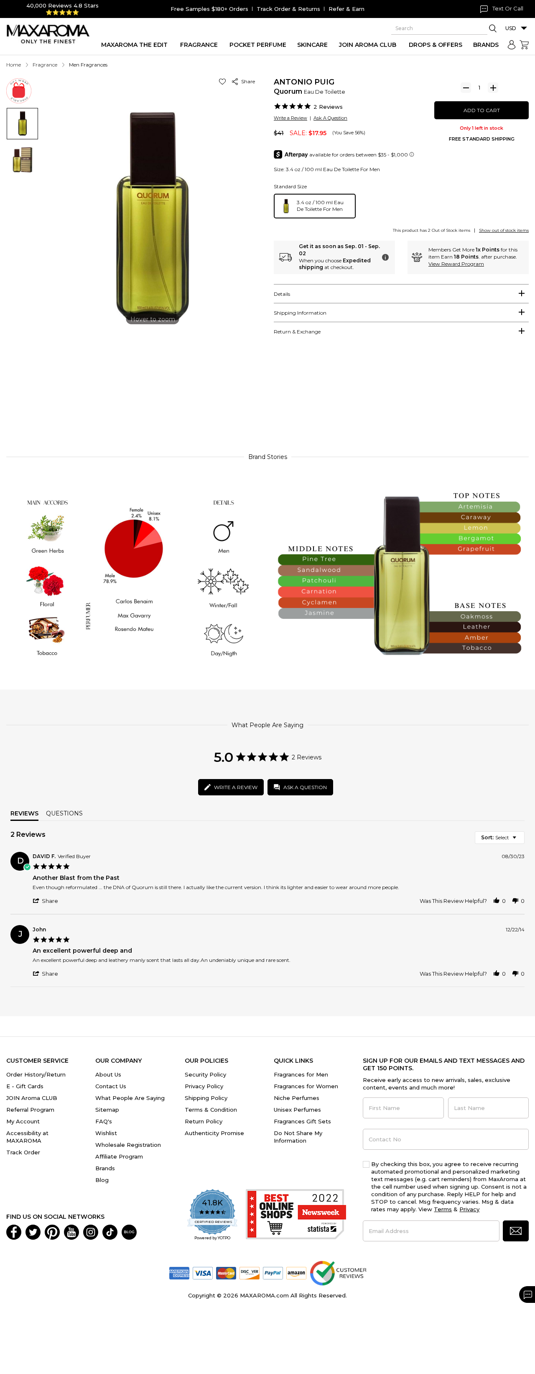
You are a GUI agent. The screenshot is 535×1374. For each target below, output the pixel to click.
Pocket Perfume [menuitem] (257, 45)
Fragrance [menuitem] (199, 45)
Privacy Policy (204, 1086)
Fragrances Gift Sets (302, 1121)
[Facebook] (13, 1231)
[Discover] (249, 1272)
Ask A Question (330, 118)
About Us (108, 1074)
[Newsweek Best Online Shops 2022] (296, 1215)
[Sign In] (511, 44)
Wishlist (106, 1133)
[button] (224, 81)
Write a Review (290, 118)
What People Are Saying (130, 1098)
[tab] (401, 293)
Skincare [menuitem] (312, 45)
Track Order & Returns (288, 8)
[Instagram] (90, 1231)
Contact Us (110, 1086)
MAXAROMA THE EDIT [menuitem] (134, 45)
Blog (102, 1180)
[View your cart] (524, 44)
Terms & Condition (211, 1109)
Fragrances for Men (301, 1074)
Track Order (23, 1152)
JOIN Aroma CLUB (31, 1098)
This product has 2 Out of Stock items (431, 230)
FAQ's (103, 1121)
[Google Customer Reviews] (338, 1272)
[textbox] (520, 840)
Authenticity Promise (214, 1133)
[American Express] (179, 1272)
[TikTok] (109, 1231)
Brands (105, 1168)
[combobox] (500, 837)
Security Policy (205, 1074)
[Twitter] (33, 1231)
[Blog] (129, 1231)
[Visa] (203, 1272)
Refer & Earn (346, 8)
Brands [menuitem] (486, 45)
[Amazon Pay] (296, 1272)
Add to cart (482, 110)
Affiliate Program (119, 1156)
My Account (23, 1121)
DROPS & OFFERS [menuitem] (435, 45)
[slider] (267, 409)
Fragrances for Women (306, 1086)
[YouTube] (71, 1231)
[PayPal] (273, 1272)
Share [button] (247, 81)
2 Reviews (328, 106)
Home (13, 65)
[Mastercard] (226, 1272)
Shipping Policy (206, 1098)
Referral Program (30, 1109)
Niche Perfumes (296, 1098)
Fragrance (45, 65)
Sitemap (107, 1109)
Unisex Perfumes (297, 1109)
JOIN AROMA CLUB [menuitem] (367, 45)
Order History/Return (36, 1074)
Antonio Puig (304, 82)
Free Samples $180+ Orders (209, 8)
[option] (315, 206)
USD (510, 28)
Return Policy (203, 1121)
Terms (443, 1209)
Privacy (469, 1209)
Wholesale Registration (128, 1144)
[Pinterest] (52, 1231)
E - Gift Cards (24, 1086)
